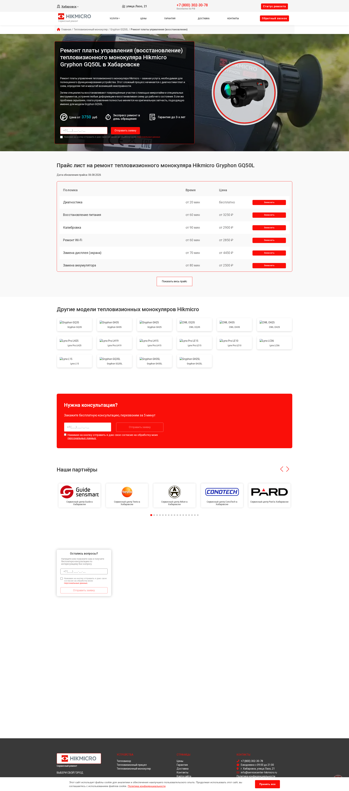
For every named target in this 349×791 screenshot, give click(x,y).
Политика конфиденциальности (147, 786)
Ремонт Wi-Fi (72, 240)
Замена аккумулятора (79, 265)
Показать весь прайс (174, 281)
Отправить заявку (125, 130)
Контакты (233, 18)
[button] (281, 469)
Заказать (269, 202)
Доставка (204, 18)
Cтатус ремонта (274, 6)
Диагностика (72, 202)
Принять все (267, 784)
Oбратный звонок (274, 18)
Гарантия (169, 18)
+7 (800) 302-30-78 (192, 5)
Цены (143, 18)
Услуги (114, 18)
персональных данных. (149, 137)
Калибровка (72, 227)
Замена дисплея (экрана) (82, 253)
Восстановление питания (82, 215)
